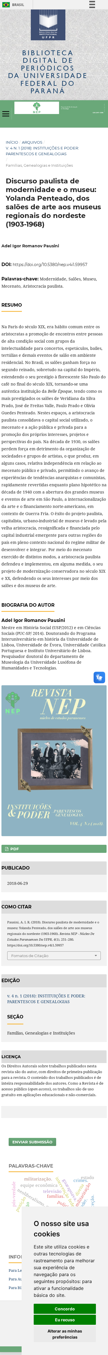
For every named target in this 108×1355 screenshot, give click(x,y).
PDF (14, 849)
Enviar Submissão (32, 1142)
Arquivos (32, 142)
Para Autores (20, 1279)
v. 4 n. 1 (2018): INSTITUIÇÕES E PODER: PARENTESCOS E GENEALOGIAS (42, 151)
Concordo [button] (65, 1308)
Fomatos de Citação (29, 955)
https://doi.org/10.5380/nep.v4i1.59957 (50, 264)
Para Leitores (20, 1270)
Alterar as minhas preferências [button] (65, 1334)
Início (12, 142)
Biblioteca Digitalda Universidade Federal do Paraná (48, 71)
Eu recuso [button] (65, 1319)
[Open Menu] (6, 113)
